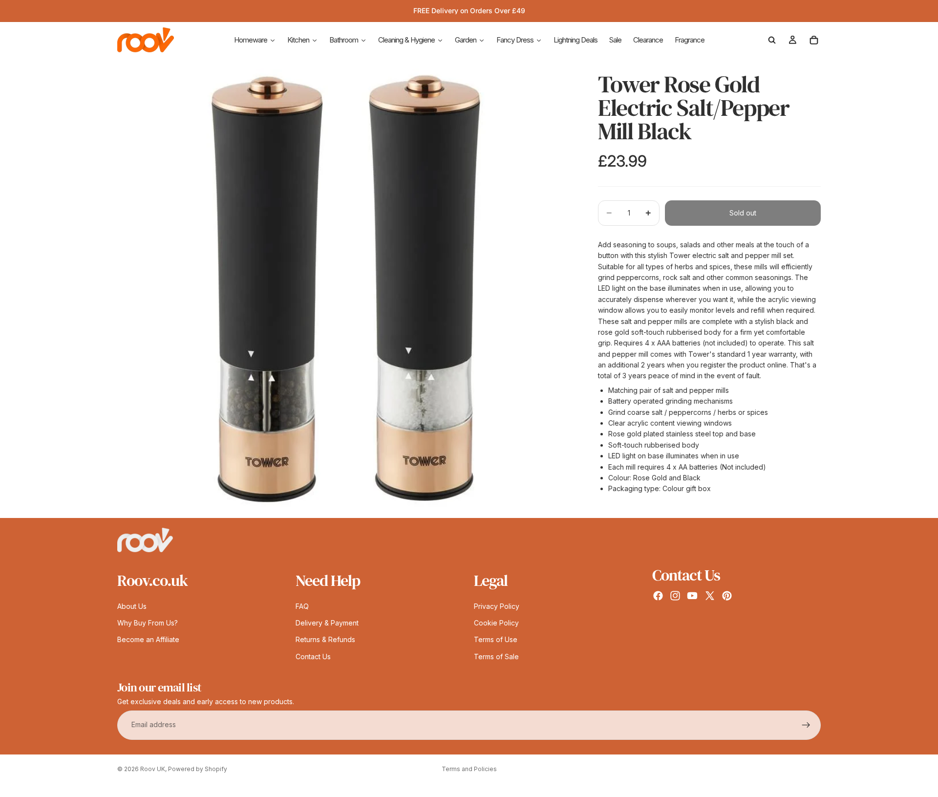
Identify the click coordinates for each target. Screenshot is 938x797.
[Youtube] (692, 596)
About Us (132, 606)
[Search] (772, 40)
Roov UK (152, 769)
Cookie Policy (496, 623)
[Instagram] (675, 596)
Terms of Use (495, 640)
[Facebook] (658, 596)
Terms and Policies (469, 769)
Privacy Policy (496, 606)
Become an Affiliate (148, 640)
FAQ (302, 606)
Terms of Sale (496, 656)
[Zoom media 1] (346, 289)
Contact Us (313, 656)
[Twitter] (710, 596)
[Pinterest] (727, 596)
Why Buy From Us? (147, 623)
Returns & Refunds (325, 640)
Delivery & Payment (327, 623)
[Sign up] (806, 725)
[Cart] (814, 40)
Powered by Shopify (197, 769)
